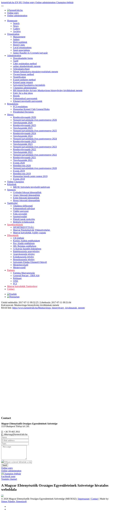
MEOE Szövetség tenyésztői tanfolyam (31, 187)
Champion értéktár (64, 2)
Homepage (12, 20)
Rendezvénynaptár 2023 (24, 141)
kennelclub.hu (8, 2)
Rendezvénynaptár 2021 (24, 157)
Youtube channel (9, 479)
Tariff (15, 61)
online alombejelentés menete (27, 66)
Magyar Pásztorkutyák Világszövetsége (31, 230)
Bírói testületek (20, 42)
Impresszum (83, 498)
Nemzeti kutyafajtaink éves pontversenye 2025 (35, 130)
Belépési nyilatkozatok (23, 222)
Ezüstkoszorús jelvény (23, 257)
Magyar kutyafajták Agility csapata (29, 232)
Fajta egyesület (20, 214)
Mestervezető (19, 267)
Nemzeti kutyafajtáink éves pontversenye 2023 (35, 147)
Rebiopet (17, 278)
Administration (14, 55)
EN (17, 2)
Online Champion (15, 181)
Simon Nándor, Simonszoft (14, 501)
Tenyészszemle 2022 (23, 152)
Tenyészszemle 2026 (23, 122)
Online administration (45, 2)
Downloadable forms (23, 58)
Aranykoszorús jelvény (24, 254)
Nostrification (19, 77)
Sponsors (11, 189)
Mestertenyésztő (20, 265)
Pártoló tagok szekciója (24, 219)
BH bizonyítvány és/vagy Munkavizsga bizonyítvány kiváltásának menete (47, 90)
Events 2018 (19, 179)
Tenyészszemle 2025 (23, 128)
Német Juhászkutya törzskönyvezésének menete (35, 71)
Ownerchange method (23, 74)
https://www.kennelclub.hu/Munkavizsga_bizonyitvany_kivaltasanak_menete (48, 308)
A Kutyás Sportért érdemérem (27, 248)
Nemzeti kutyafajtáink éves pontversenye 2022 (35, 155)
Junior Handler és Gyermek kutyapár (30, 53)
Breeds (16, 96)
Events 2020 (19, 163)
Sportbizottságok (15, 224)
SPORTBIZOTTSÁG (23, 227)
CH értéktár (18, 238)
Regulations (12, 104)
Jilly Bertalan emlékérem (24, 246)
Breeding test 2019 (22, 173)
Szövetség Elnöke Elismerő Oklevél (30, 262)
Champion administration (25, 87)
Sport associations (21, 50)
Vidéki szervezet (20, 211)
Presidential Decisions (23, 112)
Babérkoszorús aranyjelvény (26, 251)
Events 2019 (19, 171)
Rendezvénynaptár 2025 (24, 125)
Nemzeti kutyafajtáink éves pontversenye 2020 (35, 168)
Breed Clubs (19, 45)
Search (16, 23)
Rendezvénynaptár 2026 (24, 117)
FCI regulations (20, 106)
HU (21, 2)
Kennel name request (23, 82)
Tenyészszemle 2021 (23, 160)
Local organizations (22, 47)
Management (19, 36)
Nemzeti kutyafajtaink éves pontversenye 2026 (35, 120)
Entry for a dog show (23, 93)
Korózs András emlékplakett (26, 240)
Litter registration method (25, 63)
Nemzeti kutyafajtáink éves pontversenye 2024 (35, 138)
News (16, 26)
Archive (17, 31)
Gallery (16, 28)
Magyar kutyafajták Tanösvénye (22, 286)
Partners (11, 270)
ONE (15, 281)
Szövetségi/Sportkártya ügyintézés (29, 85)
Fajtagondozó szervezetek (25, 98)
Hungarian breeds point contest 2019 (30, 176)
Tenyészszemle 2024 (23, 136)
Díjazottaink (13, 235)
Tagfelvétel (12, 203)
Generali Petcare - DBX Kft (26, 275)
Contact (10, 289)
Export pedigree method (24, 79)
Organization (13, 34)
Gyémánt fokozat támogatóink (27, 192)
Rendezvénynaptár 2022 (24, 149)
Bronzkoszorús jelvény (24, 259)
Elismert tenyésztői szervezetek (27, 101)
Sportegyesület (20, 216)
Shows (10, 114)
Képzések (11, 184)
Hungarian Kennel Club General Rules (31, 109)
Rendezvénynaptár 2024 (24, 133)
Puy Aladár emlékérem (24, 243)
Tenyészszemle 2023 (23, 144)
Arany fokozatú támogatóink (26, 195)
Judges (16, 39)
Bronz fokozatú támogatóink (26, 200)
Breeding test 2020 (22, 165)
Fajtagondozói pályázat (24, 208)
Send (4, 465)
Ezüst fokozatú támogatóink (26, 197)
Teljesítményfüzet (21, 69)
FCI (15, 283)
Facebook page (8, 476)
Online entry (29, 2)
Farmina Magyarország (24, 273)
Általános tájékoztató (23, 206)
